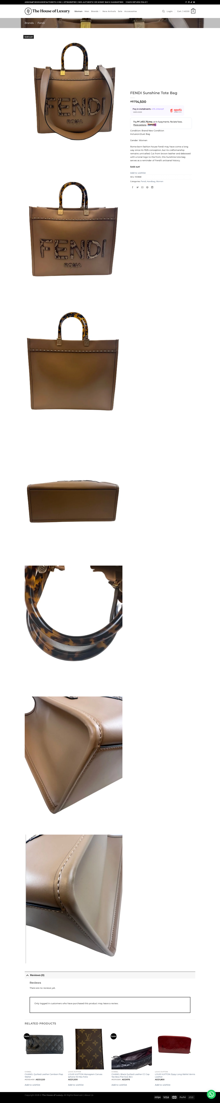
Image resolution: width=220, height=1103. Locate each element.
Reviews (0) (37, 975)
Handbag (151, 181)
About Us (88, 1095)
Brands (94, 11)
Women (78, 11)
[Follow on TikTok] (191, 2)
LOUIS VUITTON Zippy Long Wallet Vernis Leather (175, 1075)
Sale (120, 11)
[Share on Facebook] (133, 187)
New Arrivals (109, 11)
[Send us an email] (194, 2)
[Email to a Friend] (142, 187)
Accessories (130, 11)
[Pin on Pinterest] (147, 187)
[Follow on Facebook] (186, 2)
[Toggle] (27, 975)
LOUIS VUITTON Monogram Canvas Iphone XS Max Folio (85, 1075)
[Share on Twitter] (137, 187)
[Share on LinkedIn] (152, 187)
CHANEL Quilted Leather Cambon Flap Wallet (44, 1075)
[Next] (195, 1060)
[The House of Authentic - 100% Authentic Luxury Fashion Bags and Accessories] (47, 11)
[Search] (163, 11)
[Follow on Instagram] (189, 2)
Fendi (41, 22)
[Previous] (25, 1060)
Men (87, 11)
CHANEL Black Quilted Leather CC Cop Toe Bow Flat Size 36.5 (130, 1075)
